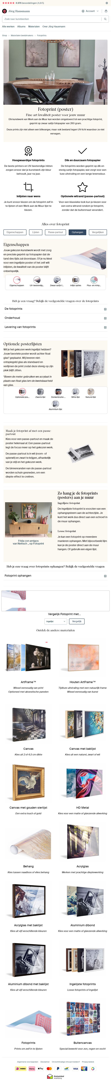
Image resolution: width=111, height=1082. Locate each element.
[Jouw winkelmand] (106, 11)
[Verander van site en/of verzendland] (107, 3)
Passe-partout (55, 232)
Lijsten (35, 232)
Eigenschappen (15, 232)
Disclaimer (45, 1062)
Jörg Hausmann (19, 11)
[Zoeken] (105, 19)
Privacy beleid (88, 1062)
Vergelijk (76, 621)
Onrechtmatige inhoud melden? (66, 1062)
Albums (21, 26)
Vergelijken (98, 232)
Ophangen (77, 232)
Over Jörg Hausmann (53, 26)
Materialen (34, 26)
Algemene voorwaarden (27, 1062)
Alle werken (8, 26)
